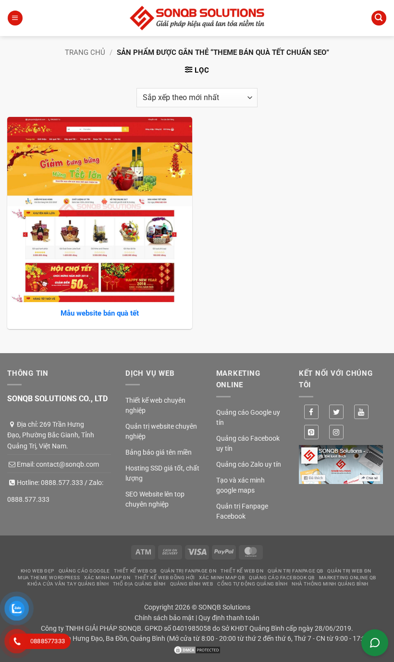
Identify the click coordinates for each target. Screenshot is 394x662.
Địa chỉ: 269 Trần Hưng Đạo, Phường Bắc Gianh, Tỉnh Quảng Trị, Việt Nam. (50, 435)
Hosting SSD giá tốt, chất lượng (162, 473)
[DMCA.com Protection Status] (197, 649)
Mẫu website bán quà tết (100, 313)
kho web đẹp (37, 570)
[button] (15, 18)
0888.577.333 (62, 482)
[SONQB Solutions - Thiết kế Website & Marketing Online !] (197, 18)
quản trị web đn (349, 570)
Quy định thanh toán (228, 618)
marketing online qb (347, 577)
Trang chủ (85, 52)
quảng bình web (191, 583)
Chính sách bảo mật (164, 618)
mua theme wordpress (49, 577)
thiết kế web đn (242, 570)
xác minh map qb (222, 577)
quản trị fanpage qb (295, 570)
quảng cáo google (84, 570)
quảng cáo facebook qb (282, 577)
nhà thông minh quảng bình (330, 583)
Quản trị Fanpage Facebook (242, 511)
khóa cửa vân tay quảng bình (68, 583)
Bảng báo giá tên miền (158, 452)
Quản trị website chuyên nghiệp (161, 431)
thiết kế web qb (135, 570)
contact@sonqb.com (67, 464)
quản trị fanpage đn (188, 570)
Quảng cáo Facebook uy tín (248, 443)
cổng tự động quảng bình (252, 583)
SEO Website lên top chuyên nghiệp (155, 499)
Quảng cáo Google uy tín (248, 417)
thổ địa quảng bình (139, 583)
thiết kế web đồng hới (165, 577)
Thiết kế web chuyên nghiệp (155, 405)
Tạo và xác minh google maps (240, 485)
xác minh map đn (107, 577)
